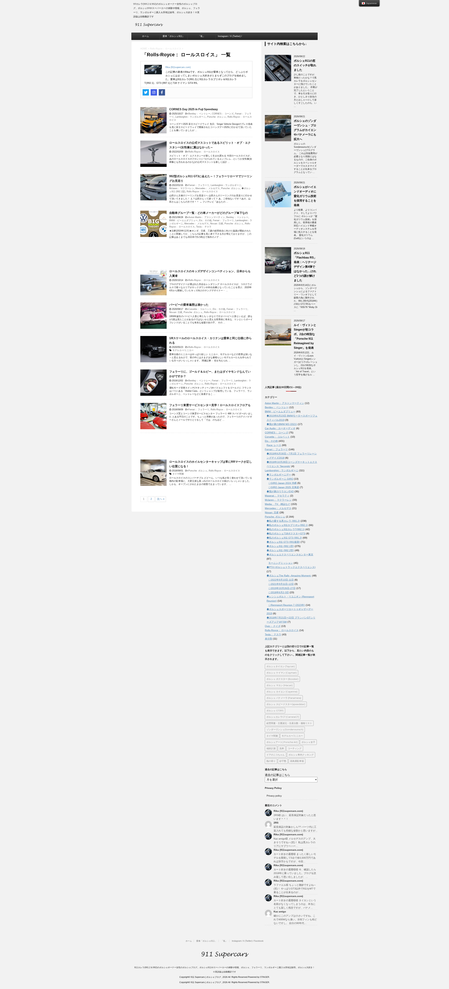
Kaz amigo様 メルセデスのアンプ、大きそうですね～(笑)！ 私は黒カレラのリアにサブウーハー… (295, 842)
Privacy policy (274, 795)
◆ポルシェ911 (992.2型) (280, 550)
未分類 (268, 638)
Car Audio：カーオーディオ (280, 428)
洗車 (281, 748)
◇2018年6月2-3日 (278, 592)
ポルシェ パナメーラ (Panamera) (283, 697)
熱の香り (271, 761)
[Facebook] (162, 92)
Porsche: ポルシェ (216, 116)
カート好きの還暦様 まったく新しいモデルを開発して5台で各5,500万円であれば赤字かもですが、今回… (295, 858)
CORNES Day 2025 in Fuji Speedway (193, 109)
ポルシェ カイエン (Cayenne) (281, 691)
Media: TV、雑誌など (277, 504)
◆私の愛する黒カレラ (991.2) (283, 520)
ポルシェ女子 (308, 742)
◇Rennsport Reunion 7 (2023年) (286, 605)
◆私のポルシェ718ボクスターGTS (286, 533)
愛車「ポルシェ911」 (174, 36)
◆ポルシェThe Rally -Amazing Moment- (289, 575)
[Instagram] (154, 92)
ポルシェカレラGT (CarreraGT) (282, 716)
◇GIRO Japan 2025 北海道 (283, 487)
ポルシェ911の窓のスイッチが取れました (305, 65)
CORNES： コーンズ (223, 113)
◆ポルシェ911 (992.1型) (280, 546)
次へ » (160, 498)
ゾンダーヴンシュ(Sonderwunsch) (284, 729)
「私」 (201, 36)
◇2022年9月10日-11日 (281, 579)
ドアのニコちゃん (275, 754)
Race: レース (274, 445)
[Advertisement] (196, 257)
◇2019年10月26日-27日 (282, 588)
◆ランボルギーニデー (279, 474)
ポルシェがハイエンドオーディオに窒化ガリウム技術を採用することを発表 (305, 196)
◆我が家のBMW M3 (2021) (282, 424)
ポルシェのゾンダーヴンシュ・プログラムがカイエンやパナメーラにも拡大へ (305, 130)
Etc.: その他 (205, 220)
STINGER (264, 977)
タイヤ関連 (178, 474)
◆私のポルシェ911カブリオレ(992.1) (287, 525)
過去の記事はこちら (277, 774)
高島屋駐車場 (297, 761)
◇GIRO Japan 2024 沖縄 (282, 483)
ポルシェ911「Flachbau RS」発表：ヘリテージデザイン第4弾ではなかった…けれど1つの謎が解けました (305, 267)
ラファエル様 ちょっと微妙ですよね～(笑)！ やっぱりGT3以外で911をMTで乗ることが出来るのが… (295, 888)
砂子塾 (282, 761)
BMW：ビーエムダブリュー (183, 220)
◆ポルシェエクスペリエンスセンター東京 (290, 554)
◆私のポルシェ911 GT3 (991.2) (284, 537)
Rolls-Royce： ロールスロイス (204, 151)
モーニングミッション (280, 563)
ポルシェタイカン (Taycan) (280, 666)
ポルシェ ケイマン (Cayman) (281, 672)
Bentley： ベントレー (199, 113)
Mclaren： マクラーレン (181, 188)
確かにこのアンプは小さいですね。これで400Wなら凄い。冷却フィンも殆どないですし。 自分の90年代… (295, 919)
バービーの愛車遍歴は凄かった (189, 304)
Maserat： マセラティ (277, 495)
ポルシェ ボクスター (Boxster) (282, 679)
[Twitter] (146, 92)
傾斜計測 (271, 748)
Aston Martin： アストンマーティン (206, 217)
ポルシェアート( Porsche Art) (282, 742)
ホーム (145, 36)
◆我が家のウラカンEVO (280, 491)
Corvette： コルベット (199, 309)
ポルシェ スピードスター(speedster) (285, 704)
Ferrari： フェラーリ (198, 185)
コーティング (294, 748)
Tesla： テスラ (203, 226)
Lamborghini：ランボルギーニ (190, 116)
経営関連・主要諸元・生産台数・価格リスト (289, 723)
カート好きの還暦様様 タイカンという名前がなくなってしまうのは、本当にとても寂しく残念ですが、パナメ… (295, 904)
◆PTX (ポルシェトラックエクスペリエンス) (291, 567)
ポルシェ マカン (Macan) (279, 685)
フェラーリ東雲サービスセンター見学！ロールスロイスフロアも (210, 405)
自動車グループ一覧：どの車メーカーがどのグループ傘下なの (208, 212)
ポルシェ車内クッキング (301, 754)
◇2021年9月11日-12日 (281, 584)
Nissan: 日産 (216, 223)
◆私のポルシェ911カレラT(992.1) (286, 529)
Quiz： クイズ (272, 626)
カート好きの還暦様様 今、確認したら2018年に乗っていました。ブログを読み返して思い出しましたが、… (295, 873)
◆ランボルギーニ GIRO (280, 478)
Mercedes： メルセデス (207, 188)
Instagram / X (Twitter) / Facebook (230, 37)
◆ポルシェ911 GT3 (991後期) (283, 542)
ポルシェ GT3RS (275, 710)
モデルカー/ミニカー (183, 350)
